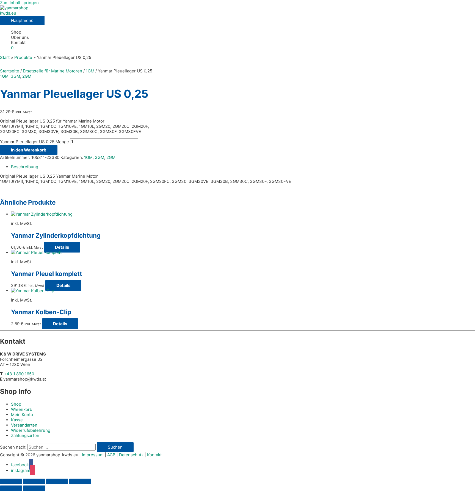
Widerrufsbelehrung (30, 430)
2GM (26, 76)
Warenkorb (21, 409)
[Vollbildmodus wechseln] (34, 481)
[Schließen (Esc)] (80, 481)
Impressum (93, 454)
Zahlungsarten (25, 435)
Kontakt (18, 42)
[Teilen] (57, 481)
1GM (90, 71)
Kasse (17, 419)
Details (62, 247)
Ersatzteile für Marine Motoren (52, 71)
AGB (111, 454)
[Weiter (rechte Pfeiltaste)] (34, 488)
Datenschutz (131, 454)
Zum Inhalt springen (19, 2)
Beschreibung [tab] (24, 166)
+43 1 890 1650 (19, 373)
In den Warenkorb (28, 150)
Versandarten (24, 425)
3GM (15, 76)
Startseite (9, 71)
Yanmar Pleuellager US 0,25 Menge (34, 141)
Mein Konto (22, 414)
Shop (16, 32)
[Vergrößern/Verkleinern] (11, 481)
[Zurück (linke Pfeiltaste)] (11, 488)
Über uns (20, 37)
